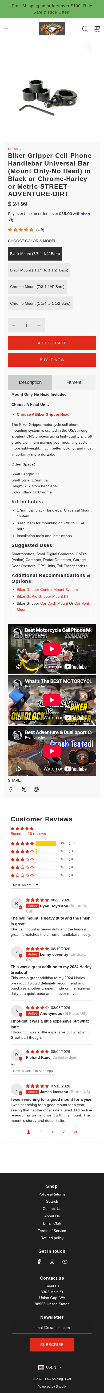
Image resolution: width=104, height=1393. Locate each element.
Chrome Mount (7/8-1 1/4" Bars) (37, 287)
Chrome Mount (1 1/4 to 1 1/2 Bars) (40, 303)
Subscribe (52, 1344)
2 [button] (40, 1132)
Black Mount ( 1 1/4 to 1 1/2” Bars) (39, 270)
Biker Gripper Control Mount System (47, 589)
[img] (38, 900)
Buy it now (52, 360)
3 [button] (52, 1132)
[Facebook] (39, 1262)
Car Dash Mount (54, 603)
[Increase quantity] (39, 325)
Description (30, 382)
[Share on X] (23, 790)
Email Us (52, 1286)
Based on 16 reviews (28, 833)
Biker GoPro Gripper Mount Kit (42, 596)
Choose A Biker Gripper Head (43, 414)
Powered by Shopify (52, 1386)
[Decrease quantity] (14, 325)
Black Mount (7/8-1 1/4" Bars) (35, 254)
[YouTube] (65, 1262)
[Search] (85, 29)
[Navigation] (6, 28)
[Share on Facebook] (11, 790)
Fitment (73, 382)
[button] (22, 843)
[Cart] (97, 29)
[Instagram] (52, 1262)
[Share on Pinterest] (36, 790)
